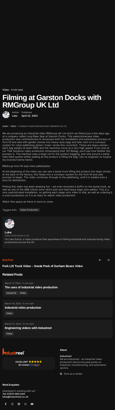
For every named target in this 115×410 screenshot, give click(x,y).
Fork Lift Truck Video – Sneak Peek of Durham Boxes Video (42, 266)
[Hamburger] (6, 24)
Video (5, 89)
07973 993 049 (16, 394)
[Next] (108, 260)
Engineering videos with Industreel (28, 328)
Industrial (11, 293)
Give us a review (72, 373)
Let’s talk (105, 24)
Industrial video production (23, 307)
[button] (28, 363)
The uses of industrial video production (31, 287)
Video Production (29, 210)
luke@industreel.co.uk (15, 396)
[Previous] (100, 260)
